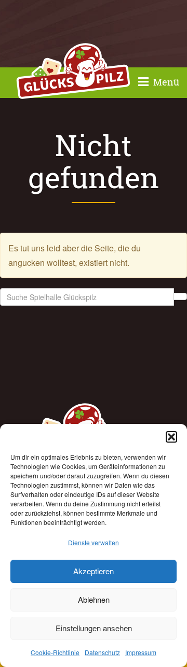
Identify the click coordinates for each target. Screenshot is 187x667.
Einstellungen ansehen (94, 627)
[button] (171, 437)
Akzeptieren (93, 570)
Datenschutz (102, 652)
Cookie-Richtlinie (55, 652)
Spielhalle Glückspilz (73, 72)
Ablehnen (94, 599)
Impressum (140, 652)
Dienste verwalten (93, 542)
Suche (180, 296)
